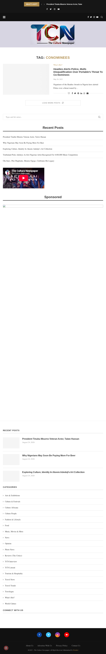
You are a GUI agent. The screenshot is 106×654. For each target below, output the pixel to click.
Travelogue (9, 591)
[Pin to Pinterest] (78, 93)
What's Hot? (57, 65)
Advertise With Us (44, 645)
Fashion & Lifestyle (13, 519)
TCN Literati (10, 567)
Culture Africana (11, 507)
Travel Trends (10, 585)
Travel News (10, 579)
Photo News (9, 549)
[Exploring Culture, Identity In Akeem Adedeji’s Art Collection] (11, 476)
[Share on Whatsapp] (84, 93)
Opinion (8, 543)
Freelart (75, 650)
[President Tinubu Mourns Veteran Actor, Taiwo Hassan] (11, 442)
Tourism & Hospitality (14, 573)
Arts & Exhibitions (12, 495)
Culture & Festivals (12, 501)
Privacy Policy (61, 645)
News (7, 537)
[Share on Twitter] (75, 93)
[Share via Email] (87, 93)
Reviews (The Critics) (13, 555)
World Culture (10, 603)
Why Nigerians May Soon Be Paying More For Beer (23, 142)
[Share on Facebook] (72, 93)
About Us (29, 645)
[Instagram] (54, 9)
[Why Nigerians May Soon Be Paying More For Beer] (11, 459)
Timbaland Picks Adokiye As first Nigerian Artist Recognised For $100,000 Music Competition (40, 154)
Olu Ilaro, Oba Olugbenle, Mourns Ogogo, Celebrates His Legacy (28, 160)
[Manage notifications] (6, 648)
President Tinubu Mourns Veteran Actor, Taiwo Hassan (68, 4)
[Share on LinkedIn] (81, 93)
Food (7, 525)
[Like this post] (69, 93)
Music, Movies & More (14, 531)
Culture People (11, 513)
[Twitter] (50, 9)
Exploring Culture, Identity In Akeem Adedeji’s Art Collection (27, 149)
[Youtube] (58, 9)
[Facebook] (88, 17)
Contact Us (76, 645)
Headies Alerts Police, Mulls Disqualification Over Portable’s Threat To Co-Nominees (78, 72)
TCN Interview (11, 561)
